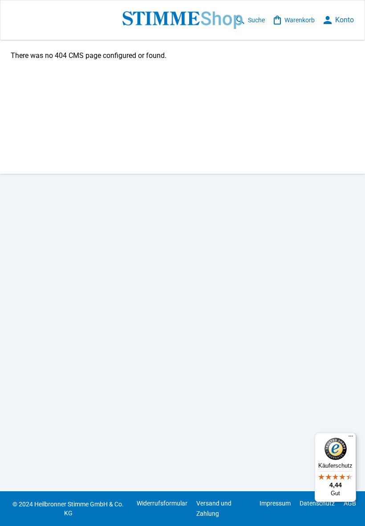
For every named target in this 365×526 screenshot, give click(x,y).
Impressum (275, 503)
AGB (350, 503)
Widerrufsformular (162, 503)
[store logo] (182, 20)
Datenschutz (317, 503)
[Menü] (350, 438)
